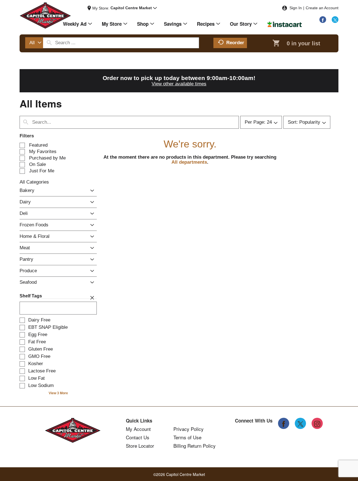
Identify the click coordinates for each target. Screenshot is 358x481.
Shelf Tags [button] (31, 296)
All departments (189, 162)
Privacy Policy (188, 429)
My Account (138, 429)
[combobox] (34, 42)
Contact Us (137, 437)
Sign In (295, 8)
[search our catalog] (49, 42)
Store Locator (140, 446)
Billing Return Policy (194, 446)
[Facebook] (322, 19)
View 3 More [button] (58, 393)
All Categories (34, 182)
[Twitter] (335, 19)
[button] (133, 8)
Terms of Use (187, 437)
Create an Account (322, 8)
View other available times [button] (179, 83)
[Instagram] (317, 423)
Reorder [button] (235, 42)
